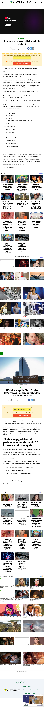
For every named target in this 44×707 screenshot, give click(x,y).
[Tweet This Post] (31, 48)
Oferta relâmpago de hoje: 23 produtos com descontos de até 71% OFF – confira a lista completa (21, 442)
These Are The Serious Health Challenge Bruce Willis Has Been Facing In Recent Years (21, 282)
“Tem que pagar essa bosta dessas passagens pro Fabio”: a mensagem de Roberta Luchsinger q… (36, 647)
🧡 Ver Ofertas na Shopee (22, 63)
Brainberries (2, 270)
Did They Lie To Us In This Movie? (5, 314)
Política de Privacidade (26, 693)
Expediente (24, 686)
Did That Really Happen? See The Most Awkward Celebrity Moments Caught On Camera (36, 269)
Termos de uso (37, 689)
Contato (34, 693)
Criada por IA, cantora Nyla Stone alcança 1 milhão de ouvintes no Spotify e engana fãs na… (37, 328)
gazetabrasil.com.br (26, 316)
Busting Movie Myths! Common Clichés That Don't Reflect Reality (10, 616)
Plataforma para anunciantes (27, 689)
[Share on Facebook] (28, 48)
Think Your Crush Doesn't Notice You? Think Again (8, 664)
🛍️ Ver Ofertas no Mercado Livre (22, 57)
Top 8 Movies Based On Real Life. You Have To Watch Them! (32, 299)
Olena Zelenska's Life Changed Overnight (21, 586)
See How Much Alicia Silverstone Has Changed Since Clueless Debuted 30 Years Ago (7, 599)
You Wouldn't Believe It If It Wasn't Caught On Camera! (9, 299)
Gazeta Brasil (16, 48)
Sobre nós (29, 686)
